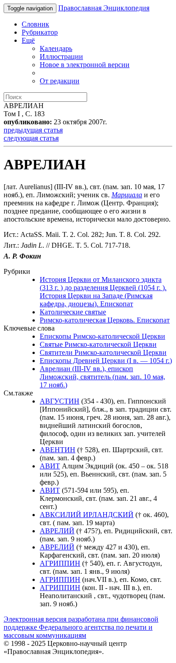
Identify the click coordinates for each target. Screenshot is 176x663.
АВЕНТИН (57, 450)
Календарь (56, 48)
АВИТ (50, 466)
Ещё (28, 40)
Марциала (126, 195)
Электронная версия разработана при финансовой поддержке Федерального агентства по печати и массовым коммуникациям (81, 627)
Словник (35, 24)
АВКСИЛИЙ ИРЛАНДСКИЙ (87, 514)
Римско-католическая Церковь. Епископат (105, 320)
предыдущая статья (33, 130)
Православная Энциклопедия (103, 8)
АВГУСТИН (59, 401)
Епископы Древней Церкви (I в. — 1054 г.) (106, 360)
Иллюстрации (61, 56)
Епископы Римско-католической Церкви (102, 336)
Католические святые (73, 312)
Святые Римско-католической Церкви (98, 344)
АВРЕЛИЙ (57, 531)
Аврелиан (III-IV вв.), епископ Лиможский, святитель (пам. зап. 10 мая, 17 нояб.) (102, 377)
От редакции (59, 81)
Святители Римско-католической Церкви (103, 352)
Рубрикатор (40, 32)
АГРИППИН (60, 563)
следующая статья (31, 138)
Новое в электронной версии (85, 64)
